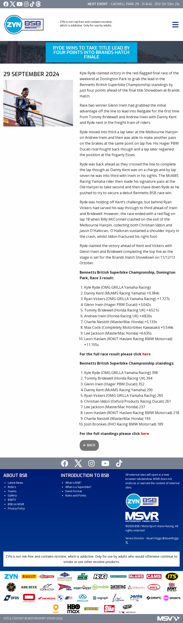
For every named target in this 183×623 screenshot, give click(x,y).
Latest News (15, 483)
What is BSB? (73, 483)
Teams (12, 491)
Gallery (12, 495)
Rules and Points (75, 495)
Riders (12, 487)
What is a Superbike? (78, 487)
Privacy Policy (16, 508)
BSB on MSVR (16, 504)
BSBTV (12, 500)
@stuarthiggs (170, 538)
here (146, 354)
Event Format (73, 491)
